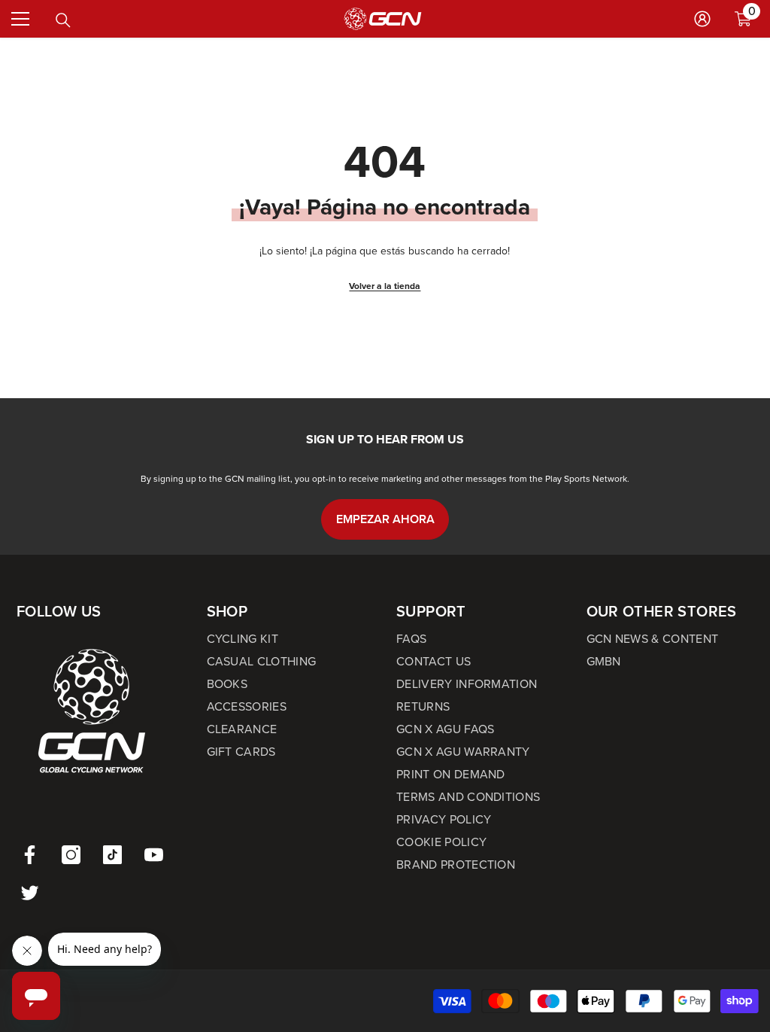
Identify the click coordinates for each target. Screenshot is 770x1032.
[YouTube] (154, 855)
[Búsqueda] (63, 20)
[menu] (20, 19)
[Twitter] (30, 892)
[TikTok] (112, 855)
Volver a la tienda (384, 286)
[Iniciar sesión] (702, 19)
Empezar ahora (385, 519)
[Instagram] (71, 855)
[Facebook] (30, 855)
